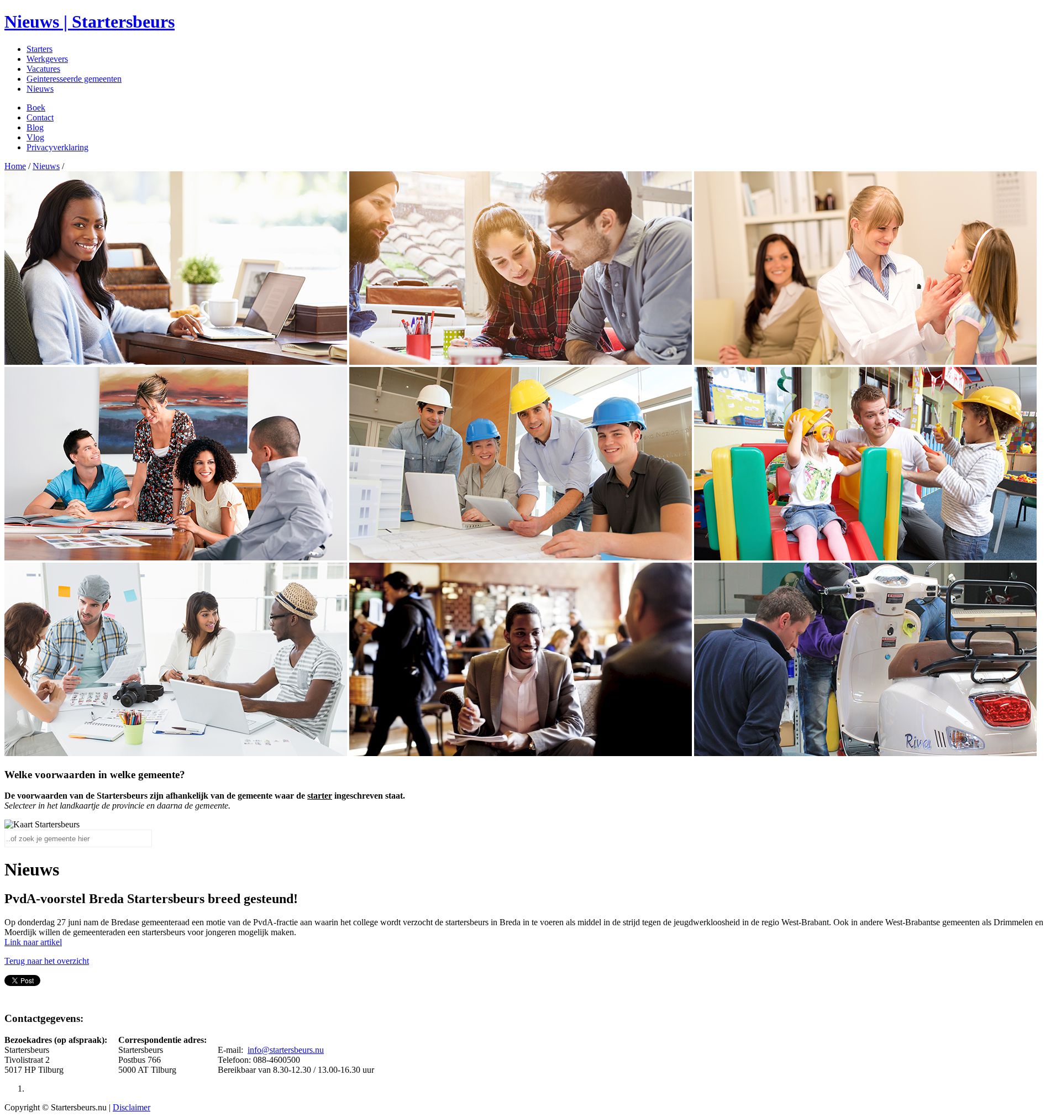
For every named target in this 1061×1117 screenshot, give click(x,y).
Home (15, 166)
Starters (39, 49)
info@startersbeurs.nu (286, 1050)
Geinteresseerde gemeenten (74, 78)
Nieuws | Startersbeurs (89, 22)
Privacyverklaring (57, 147)
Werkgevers (47, 59)
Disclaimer (131, 1107)
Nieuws (40, 88)
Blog (35, 127)
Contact (40, 117)
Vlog (35, 137)
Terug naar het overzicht (46, 961)
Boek (36, 107)
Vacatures (43, 69)
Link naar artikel (33, 942)
